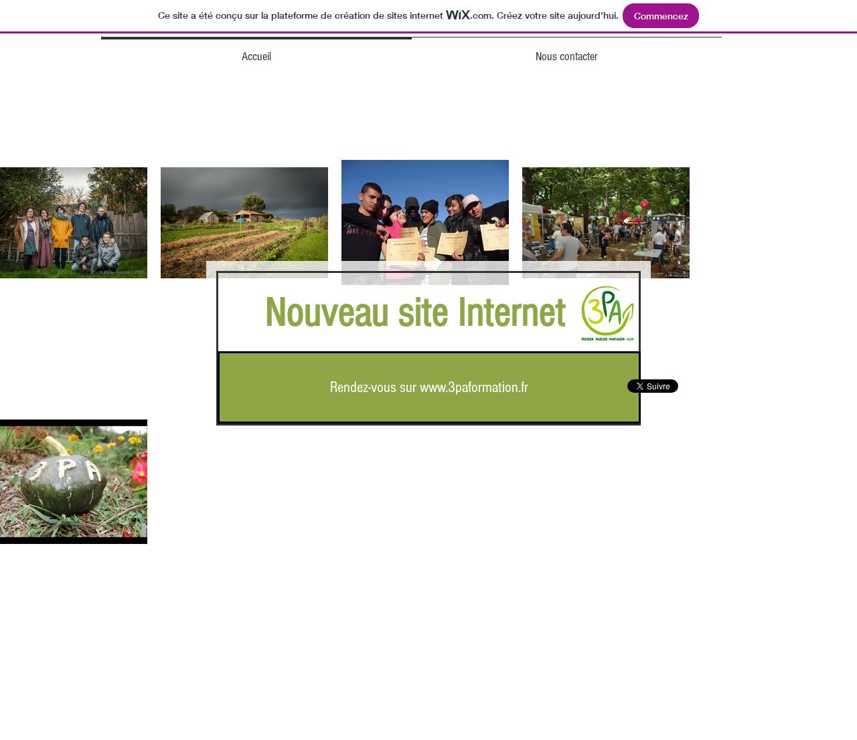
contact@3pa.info (478, 714)
